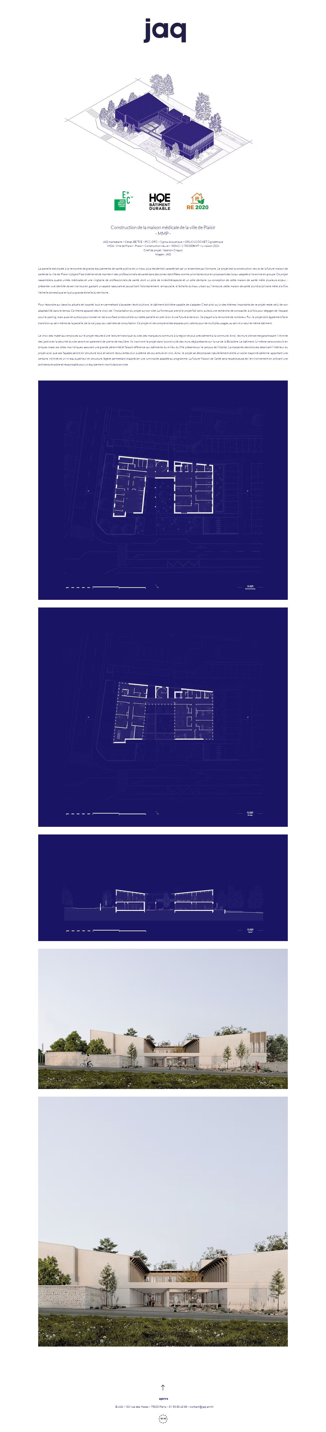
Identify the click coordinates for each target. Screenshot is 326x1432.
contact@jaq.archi (201, 1407)
